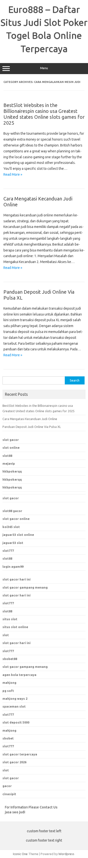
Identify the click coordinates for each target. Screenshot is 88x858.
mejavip (8, 463)
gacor (7, 786)
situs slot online (15, 627)
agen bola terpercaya (19, 674)
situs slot (9, 619)
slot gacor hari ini (16, 579)
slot (5, 635)
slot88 (7, 455)
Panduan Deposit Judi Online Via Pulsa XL (31, 426)
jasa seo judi (15, 812)
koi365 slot (11, 526)
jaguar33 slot (12, 542)
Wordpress (66, 854)
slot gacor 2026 (14, 762)
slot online (11, 447)
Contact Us (48, 807)
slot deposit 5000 (15, 722)
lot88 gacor (12, 511)
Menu (44, 68)
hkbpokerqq (12, 471)
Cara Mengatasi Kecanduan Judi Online (29, 419)
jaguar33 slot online (18, 534)
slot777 (8, 550)
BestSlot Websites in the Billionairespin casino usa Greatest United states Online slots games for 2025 (44, 114)
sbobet (8, 738)
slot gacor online (16, 518)
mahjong (9, 682)
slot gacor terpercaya (19, 754)
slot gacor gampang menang (25, 587)
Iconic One (20, 854)
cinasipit (9, 794)
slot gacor (10, 439)
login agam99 (12, 566)
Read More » (12, 174)
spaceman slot (14, 706)
